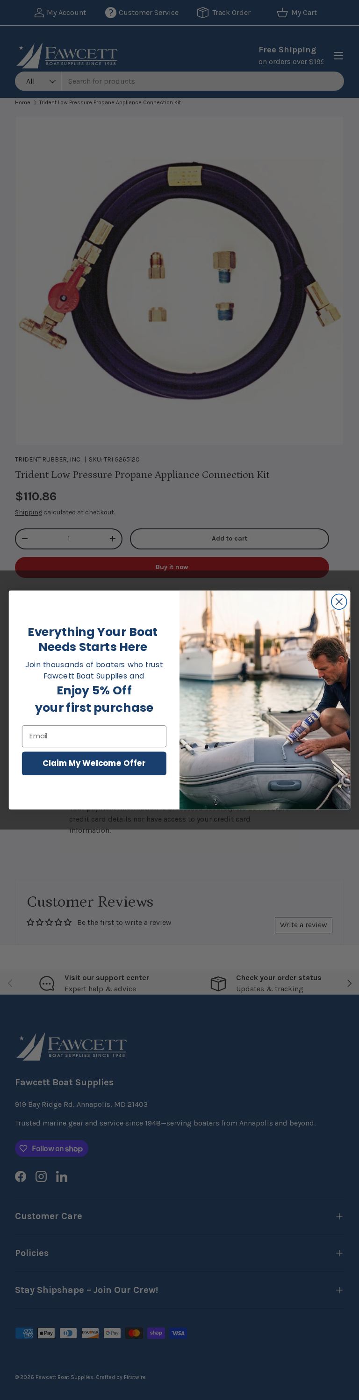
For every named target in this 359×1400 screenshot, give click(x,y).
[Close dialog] (339, 601)
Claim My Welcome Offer (94, 763)
